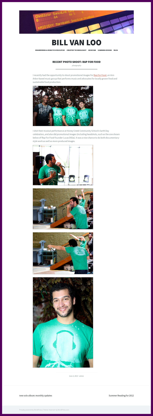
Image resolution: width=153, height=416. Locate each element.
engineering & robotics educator (50, 50)
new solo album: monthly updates (35, 395)
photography (76, 65)
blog (116, 50)
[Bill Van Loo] (76, 22)
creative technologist (76, 50)
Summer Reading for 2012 (121, 395)
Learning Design (105, 50)
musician (92, 50)
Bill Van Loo (76, 42)
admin (81, 376)
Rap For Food (100, 75)
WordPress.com (63, 410)
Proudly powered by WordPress (30, 410)
